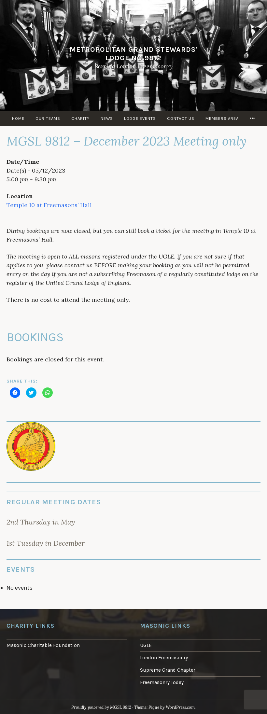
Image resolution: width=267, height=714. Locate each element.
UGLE (146, 645)
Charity (80, 118)
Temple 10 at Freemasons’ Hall (49, 205)
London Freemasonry (164, 658)
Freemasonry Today (162, 682)
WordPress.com (180, 707)
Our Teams (47, 118)
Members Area (222, 118)
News (107, 118)
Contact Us (180, 118)
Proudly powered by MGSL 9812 (101, 707)
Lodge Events (140, 118)
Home (18, 118)
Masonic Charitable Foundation (43, 645)
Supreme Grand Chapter (167, 670)
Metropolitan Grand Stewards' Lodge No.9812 (133, 53)
